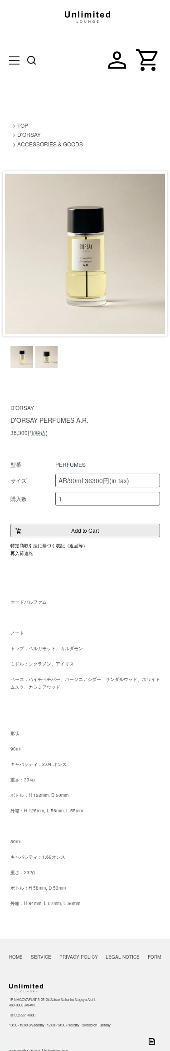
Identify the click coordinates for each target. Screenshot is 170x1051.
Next (155, 255)
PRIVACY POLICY (78, 957)
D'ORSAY (29, 134)
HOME (16, 957)
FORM (154, 957)
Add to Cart (57, 531)
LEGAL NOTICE (123, 957)
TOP (22, 125)
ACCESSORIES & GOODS (50, 144)
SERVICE (41, 957)
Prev (15, 255)
